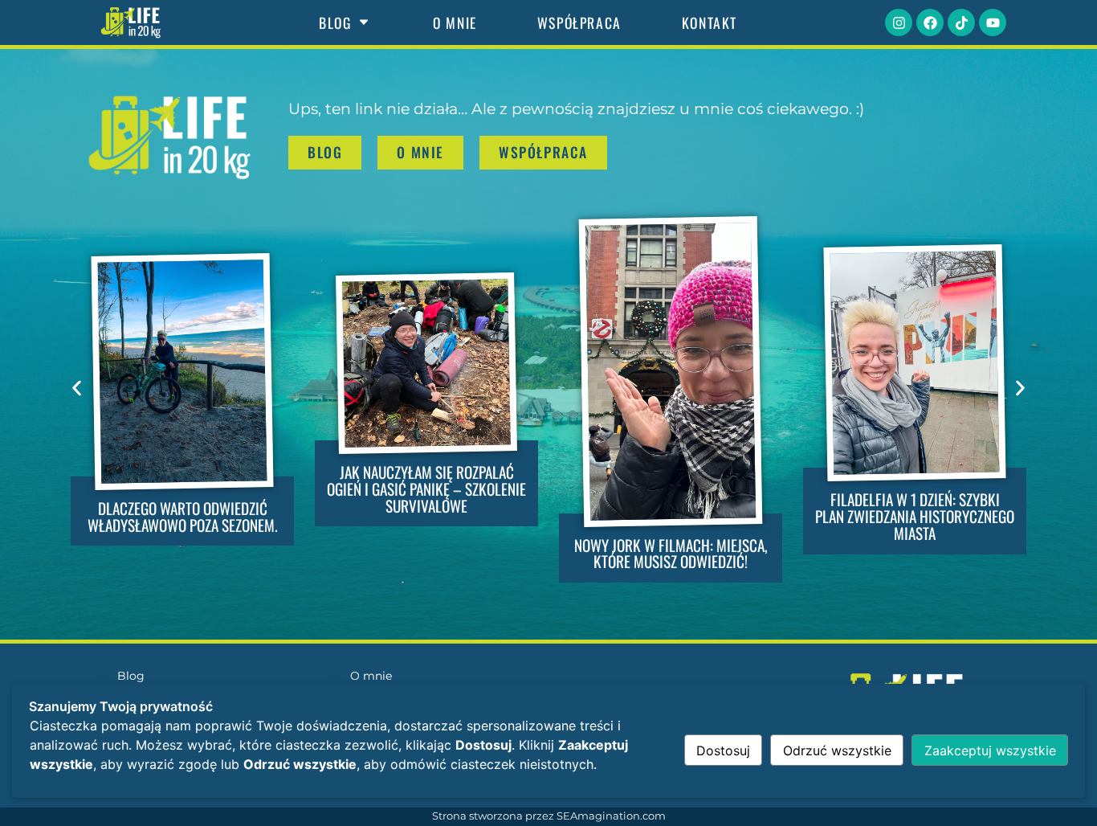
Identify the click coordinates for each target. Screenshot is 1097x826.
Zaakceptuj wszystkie (990, 750)
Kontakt (709, 22)
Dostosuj (723, 750)
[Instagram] (898, 22)
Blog (335, 22)
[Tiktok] (961, 22)
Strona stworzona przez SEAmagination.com (549, 816)
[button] (77, 388)
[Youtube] (992, 22)
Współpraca (579, 22)
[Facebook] (930, 22)
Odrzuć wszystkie (837, 750)
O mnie (455, 22)
